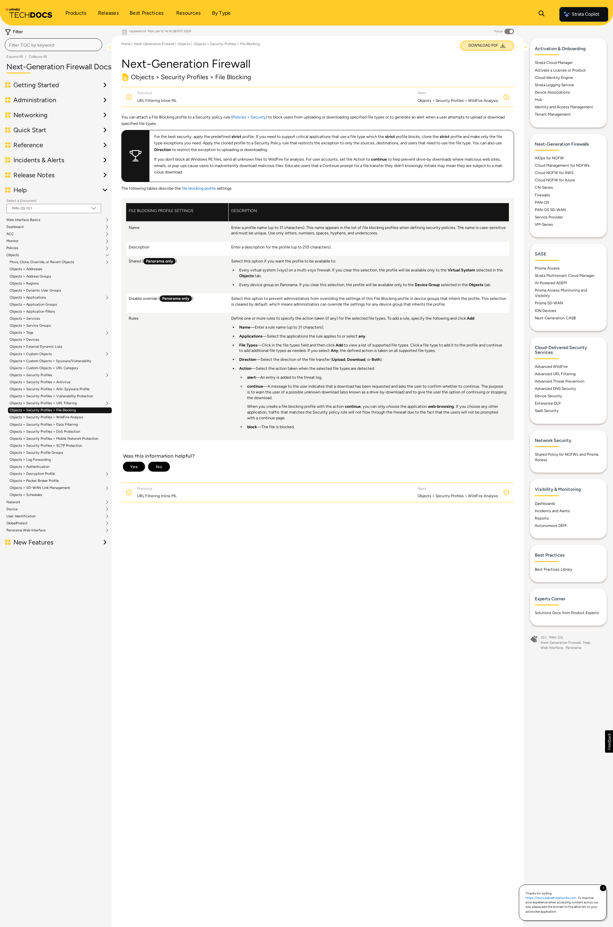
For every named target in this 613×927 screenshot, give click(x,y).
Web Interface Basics (23, 220)
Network (13, 502)
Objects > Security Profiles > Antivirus (40, 382)
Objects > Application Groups (33, 304)
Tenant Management (553, 114)
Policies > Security (249, 117)
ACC (10, 234)
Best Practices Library (553, 569)
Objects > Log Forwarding (30, 460)
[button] (609, 741)
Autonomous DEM (550, 525)
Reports (542, 518)
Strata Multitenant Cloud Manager (564, 275)
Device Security (548, 396)
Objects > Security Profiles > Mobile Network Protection (54, 439)
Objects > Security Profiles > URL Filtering (43, 403)
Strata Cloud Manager (554, 62)
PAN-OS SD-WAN (550, 210)
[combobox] (53, 44)
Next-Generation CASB (555, 318)
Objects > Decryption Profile (32, 474)
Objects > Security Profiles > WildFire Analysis (46, 417)
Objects (12, 255)
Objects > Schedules (26, 495)
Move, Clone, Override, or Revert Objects (42, 262)
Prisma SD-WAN (549, 303)
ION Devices (545, 310)
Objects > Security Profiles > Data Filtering (44, 424)
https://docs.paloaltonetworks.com (551, 898)
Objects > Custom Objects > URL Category (44, 368)
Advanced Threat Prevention (560, 381)
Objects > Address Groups (30, 276)
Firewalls (542, 195)
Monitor (12, 241)
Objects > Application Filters (32, 311)
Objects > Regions (24, 283)
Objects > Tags (21, 333)
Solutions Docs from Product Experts (567, 613)
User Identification (21, 516)
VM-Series (544, 224)
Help (586, 643)
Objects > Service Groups (30, 325)
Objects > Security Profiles (31, 375)
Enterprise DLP (548, 403)
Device (12, 509)
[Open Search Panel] (541, 14)
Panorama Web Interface (26, 530)
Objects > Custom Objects (31, 354)
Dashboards (545, 503)
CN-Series (544, 187)
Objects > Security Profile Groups (36, 453)
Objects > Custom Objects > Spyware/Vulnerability (50, 361)
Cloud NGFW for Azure (555, 180)
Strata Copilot (585, 14)
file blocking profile (199, 188)
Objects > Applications (28, 298)
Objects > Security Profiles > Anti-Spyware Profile (49, 389)
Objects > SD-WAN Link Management (40, 488)
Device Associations (552, 92)
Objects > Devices (24, 340)
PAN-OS (542, 202)
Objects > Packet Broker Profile (34, 481)
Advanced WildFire (551, 366)
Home (126, 44)
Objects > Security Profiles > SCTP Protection (46, 446)
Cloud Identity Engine (554, 77)
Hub (538, 99)
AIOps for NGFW (549, 158)
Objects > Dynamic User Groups (35, 290)
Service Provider (549, 217)
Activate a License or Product (560, 70)
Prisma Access (547, 268)
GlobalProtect (16, 523)
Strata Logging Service (554, 85)
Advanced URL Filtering (555, 374)
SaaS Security (546, 410)
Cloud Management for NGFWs (562, 165)
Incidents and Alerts (552, 511)
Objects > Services (25, 318)
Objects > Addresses (26, 269)
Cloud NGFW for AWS (554, 173)
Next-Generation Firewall (154, 44)
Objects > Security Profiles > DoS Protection (45, 431)
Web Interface (552, 648)
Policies (12, 248)
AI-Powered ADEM (551, 283)
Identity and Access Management (564, 107)
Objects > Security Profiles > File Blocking (43, 410)
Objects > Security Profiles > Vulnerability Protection (51, 396)
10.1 (544, 637)
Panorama (573, 648)
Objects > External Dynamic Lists (36, 347)
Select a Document (21, 201)
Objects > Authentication (29, 467)
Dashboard (14, 227)
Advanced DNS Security (555, 388)
